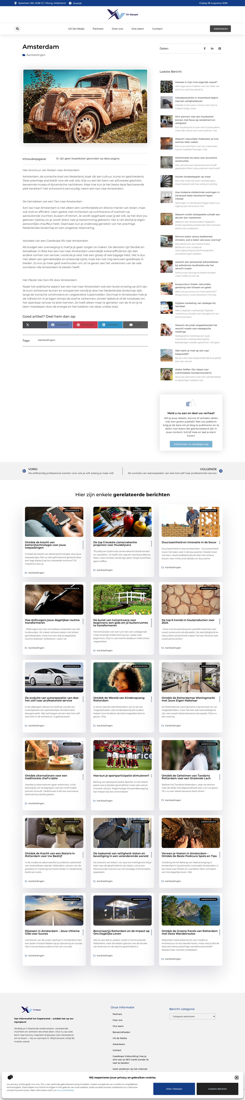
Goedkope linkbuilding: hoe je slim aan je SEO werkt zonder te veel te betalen (130, 1059)
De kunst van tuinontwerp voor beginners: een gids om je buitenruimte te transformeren (120, 622)
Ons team (138, 28)
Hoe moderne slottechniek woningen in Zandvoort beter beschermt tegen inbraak (197, 195)
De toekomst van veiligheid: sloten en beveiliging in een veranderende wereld (120, 855)
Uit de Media (120, 1038)
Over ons (117, 28)
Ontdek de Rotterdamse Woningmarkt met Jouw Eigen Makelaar (188, 699)
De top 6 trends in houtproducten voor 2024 (188, 621)
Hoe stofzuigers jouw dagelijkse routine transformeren (52, 621)
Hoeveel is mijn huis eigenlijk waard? (196, 82)
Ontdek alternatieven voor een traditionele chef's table (46, 777)
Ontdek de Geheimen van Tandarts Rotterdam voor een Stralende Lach (186, 777)
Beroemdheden (121, 1032)
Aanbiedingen (36, 55)
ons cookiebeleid (65, 1090)
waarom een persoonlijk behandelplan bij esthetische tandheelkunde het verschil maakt (196, 265)
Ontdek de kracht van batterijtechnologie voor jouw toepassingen (45, 545)
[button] (236, 1077)
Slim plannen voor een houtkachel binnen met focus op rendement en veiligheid (195, 119)
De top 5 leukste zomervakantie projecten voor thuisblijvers (115, 544)
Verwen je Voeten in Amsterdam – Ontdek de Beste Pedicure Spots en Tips (189, 855)
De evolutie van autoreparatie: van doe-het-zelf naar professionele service (52, 699)
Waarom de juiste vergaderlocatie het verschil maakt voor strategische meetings (196, 328)
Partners (98, 28)
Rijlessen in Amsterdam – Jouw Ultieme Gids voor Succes (52, 932)
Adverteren (119, 1044)
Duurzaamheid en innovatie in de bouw (189, 542)
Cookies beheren (217, 1088)
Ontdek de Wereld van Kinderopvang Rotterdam (118, 699)
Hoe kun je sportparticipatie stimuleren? (121, 775)
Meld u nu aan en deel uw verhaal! (191, 413)
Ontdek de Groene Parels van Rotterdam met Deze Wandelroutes (190, 932)
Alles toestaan (174, 1088)
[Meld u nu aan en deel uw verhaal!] (191, 403)
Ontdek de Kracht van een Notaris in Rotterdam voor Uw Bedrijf (50, 855)
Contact (157, 28)
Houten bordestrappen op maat (192, 176)
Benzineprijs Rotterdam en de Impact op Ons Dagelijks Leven (121, 932)
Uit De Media (76, 28)
